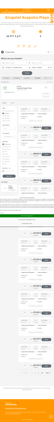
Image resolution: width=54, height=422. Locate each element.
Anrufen (27, 10)
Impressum (8, 412)
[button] (42, 11)
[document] (27, 18)
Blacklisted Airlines (41, 412)
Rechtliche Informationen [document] (15, 408)
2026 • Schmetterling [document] (27, 419)
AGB (6, 413)
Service (34, 412)
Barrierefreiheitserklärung (15, 413)
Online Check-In (27, 412)
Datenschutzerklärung (17, 412)
